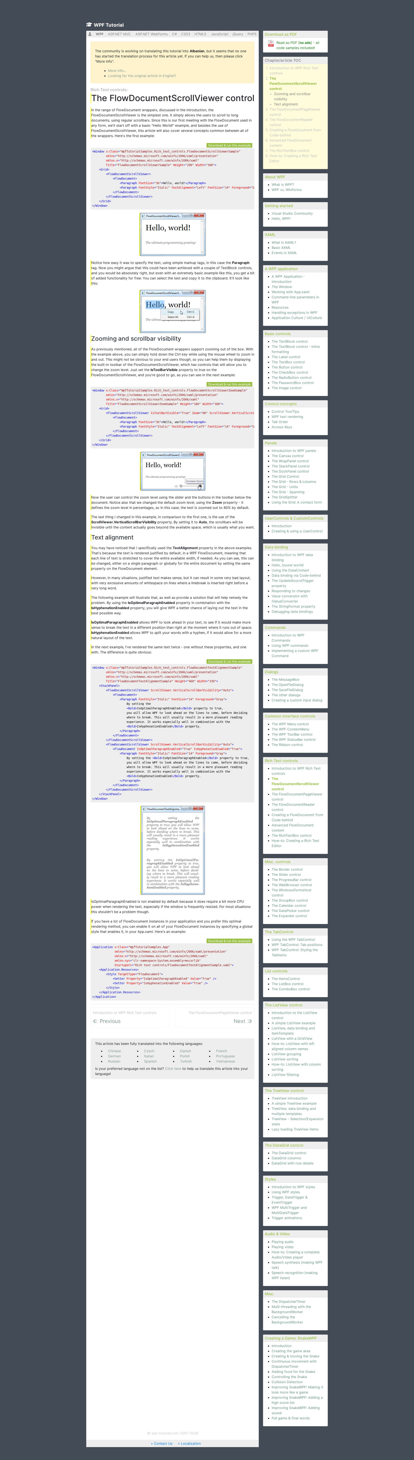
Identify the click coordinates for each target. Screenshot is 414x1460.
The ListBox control (288, 984)
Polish (185, 1056)
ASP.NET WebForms (151, 34)
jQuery (238, 34)
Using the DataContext (290, 570)
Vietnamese (225, 1061)
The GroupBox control (290, 900)
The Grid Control (285, 476)
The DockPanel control (290, 471)
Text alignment (286, 104)
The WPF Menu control (290, 724)
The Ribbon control (287, 744)
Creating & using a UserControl (297, 531)
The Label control (286, 357)
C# (174, 34)
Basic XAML (281, 247)
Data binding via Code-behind (296, 575)
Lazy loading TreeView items (295, 1129)
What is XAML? (284, 242)
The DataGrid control (289, 1153)
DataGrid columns (286, 1158)
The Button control (287, 367)
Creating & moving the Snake (295, 1356)
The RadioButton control (292, 377)
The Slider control (286, 874)
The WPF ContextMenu (290, 729)
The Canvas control (288, 456)
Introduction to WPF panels (294, 450)
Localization (191, 1443)
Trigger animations (287, 1218)
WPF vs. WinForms (287, 190)
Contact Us (163, 1443)
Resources (280, 307)
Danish (185, 1051)
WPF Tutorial (109, 25)
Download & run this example (229, 145)
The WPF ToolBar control (292, 734)
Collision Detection (287, 1382)
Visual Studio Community (292, 213)
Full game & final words (291, 1418)
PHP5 (252, 34)
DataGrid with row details (293, 1163)
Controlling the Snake (289, 1377)
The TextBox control (288, 362)
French (221, 1051)
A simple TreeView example (294, 1103)
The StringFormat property (293, 606)
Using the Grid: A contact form (297, 502)
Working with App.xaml (290, 292)
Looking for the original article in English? (142, 76)
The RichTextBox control (289, 150)
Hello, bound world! (288, 565)
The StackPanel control (291, 466)
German (114, 1056)
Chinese (114, 1051)
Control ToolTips (285, 411)
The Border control (287, 869)
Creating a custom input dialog (297, 700)
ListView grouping (286, 1054)
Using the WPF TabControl (293, 939)
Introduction (282, 526)
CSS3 (185, 34)
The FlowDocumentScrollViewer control (293, 83)
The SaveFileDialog (287, 690)
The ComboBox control (291, 989)
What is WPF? (283, 184)
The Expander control (289, 916)
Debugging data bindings (292, 611)
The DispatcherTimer (289, 1301)
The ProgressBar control (291, 880)
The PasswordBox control (293, 382)
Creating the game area (291, 1351)
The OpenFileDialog (288, 684)
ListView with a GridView (292, 1038)
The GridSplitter (285, 497)
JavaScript (219, 34)
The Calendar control (289, 905)
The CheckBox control (290, 372)
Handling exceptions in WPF (294, 312)
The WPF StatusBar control (294, 739)
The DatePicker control (290, 911)
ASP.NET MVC (119, 34)
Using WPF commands (290, 645)
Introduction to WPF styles (293, 1187)
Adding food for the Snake (293, 1371)
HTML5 (200, 34)
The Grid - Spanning (288, 492)
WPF (100, 34)
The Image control (286, 388)
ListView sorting (285, 1059)
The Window (282, 287)
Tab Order (280, 422)
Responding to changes (291, 591)
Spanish (150, 1061)
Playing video (283, 1247)
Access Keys (282, 427)
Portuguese (225, 1056)
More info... (117, 70)
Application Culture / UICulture (297, 318)
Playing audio (283, 1242)
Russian (114, 1061)
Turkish (186, 1061)
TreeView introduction (289, 1098)
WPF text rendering (287, 416)
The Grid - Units (285, 487)
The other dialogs (286, 695)
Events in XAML (284, 253)
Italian (149, 1056)
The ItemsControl (286, 978)
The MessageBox (286, 679)
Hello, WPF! (281, 218)
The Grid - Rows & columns (294, 481)
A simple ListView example (293, 1023)
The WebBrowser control (292, 885)
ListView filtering (285, 1074)
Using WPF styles (286, 1192)
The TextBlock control (290, 341)
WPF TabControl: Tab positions (297, 945)
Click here (173, 1068)
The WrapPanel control (290, 461)
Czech (149, 1051)
